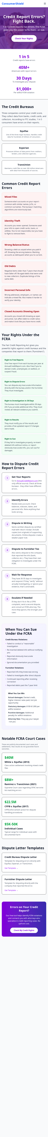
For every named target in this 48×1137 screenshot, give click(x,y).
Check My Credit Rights (24, 930)
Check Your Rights (24, 38)
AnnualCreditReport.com (27, 481)
